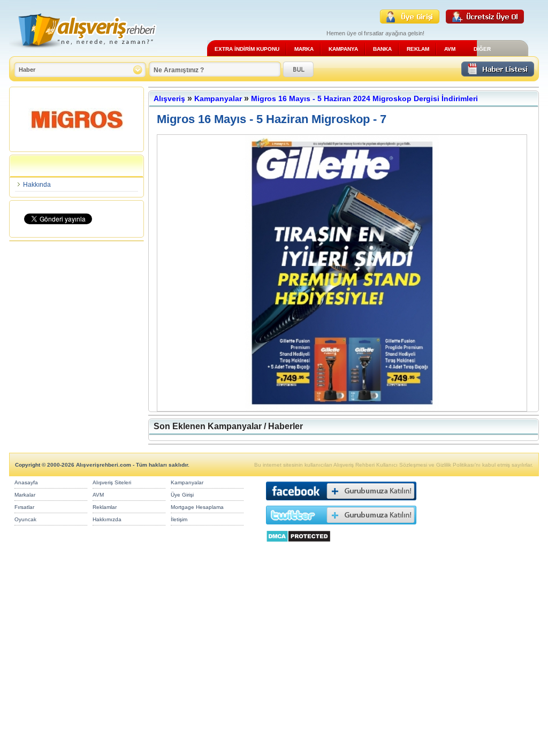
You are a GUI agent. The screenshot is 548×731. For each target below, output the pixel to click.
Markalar (24, 495)
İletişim (179, 519)
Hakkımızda (107, 519)
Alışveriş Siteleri (112, 482)
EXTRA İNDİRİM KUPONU (247, 49)
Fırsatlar (24, 507)
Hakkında (37, 184)
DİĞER (482, 49)
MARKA (304, 49)
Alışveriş (169, 98)
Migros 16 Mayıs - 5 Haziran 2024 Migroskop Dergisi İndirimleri (364, 98)
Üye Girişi (182, 495)
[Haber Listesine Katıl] (497, 73)
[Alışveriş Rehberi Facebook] (341, 502)
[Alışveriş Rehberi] (83, 52)
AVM (449, 49)
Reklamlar (105, 507)
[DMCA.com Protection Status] (298, 545)
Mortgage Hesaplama (197, 507)
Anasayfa (26, 482)
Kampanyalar (218, 98)
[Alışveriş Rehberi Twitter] (341, 526)
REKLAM (418, 49)
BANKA (382, 49)
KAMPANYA (343, 49)
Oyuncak (25, 519)
